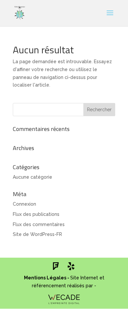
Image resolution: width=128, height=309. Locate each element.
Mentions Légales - (47, 277)
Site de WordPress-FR (37, 234)
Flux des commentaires (39, 224)
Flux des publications (36, 214)
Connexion (24, 204)
